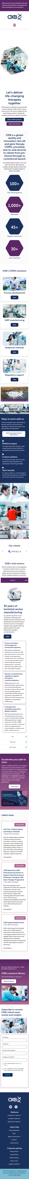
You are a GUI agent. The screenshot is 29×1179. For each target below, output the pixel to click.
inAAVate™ (15, 776)
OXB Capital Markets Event (13, 923)
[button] (13, 434)
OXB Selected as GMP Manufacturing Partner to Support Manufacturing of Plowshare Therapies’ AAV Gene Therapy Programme (13, 875)
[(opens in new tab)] (14, 805)
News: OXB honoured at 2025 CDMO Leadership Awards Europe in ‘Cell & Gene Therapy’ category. (14, 5)
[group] (14, 184)
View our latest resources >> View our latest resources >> (12, 968)
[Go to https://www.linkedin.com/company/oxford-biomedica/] (15, 1107)
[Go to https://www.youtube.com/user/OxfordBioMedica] (10, 1107)
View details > (7, 857)
